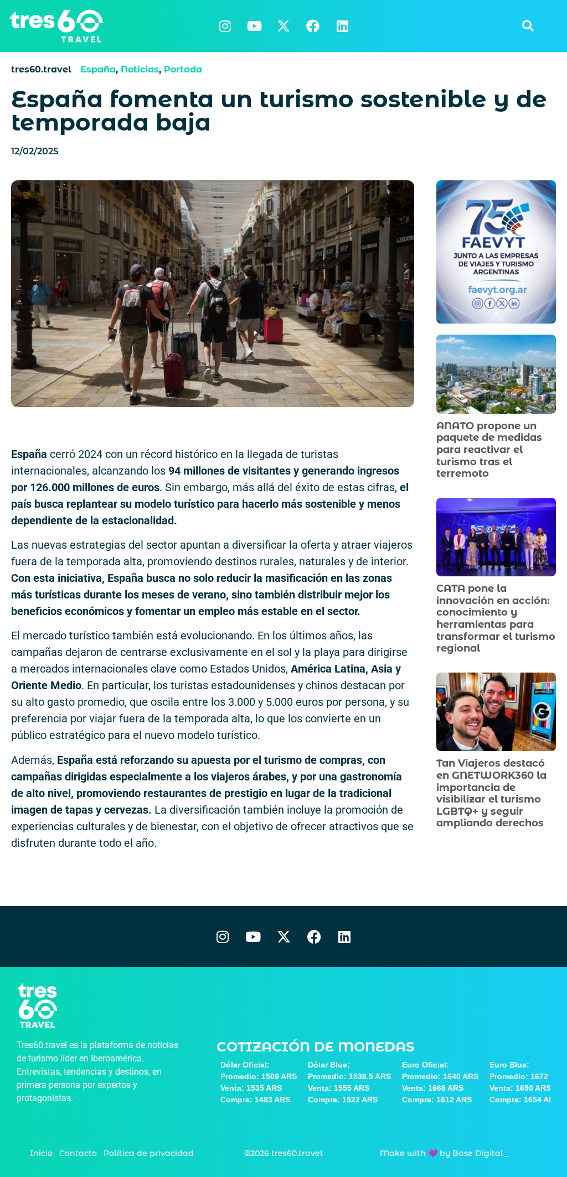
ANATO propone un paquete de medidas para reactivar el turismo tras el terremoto (489, 450)
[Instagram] (225, 26)
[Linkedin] (342, 26)
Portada (183, 69)
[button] (528, 26)
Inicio (41, 1153)
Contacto (78, 1153)
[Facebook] (313, 26)
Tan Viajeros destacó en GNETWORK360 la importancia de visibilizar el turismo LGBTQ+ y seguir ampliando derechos (491, 793)
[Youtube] (254, 26)
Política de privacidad (149, 1153)
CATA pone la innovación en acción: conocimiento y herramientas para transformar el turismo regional (495, 618)
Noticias (140, 69)
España (98, 69)
